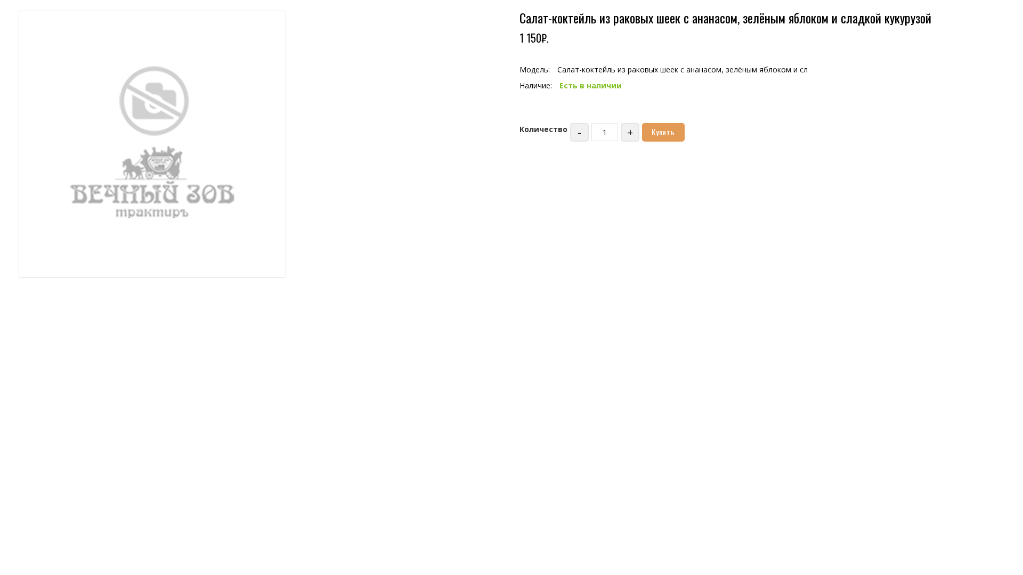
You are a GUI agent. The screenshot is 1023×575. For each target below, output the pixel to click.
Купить (663, 131)
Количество (543, 129)
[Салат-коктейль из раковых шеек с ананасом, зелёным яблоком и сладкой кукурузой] (152, 143)
